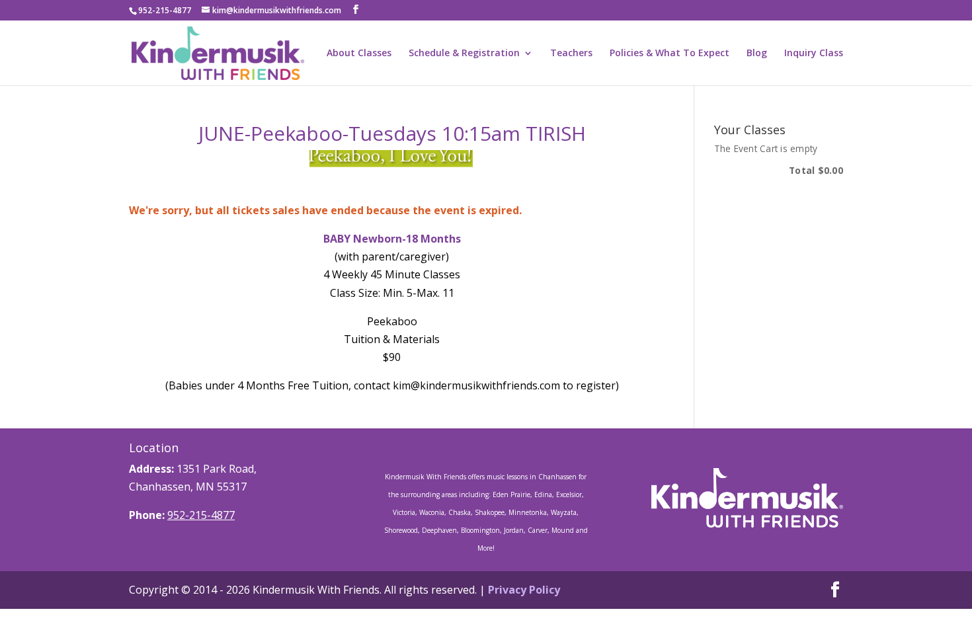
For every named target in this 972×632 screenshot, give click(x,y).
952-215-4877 (201, 515)
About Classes (359, 53)
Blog (757, 53)
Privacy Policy (524, 589)
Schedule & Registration (464, 53)
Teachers (571, 53)
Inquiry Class (813, 53)
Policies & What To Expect (669, 53)
